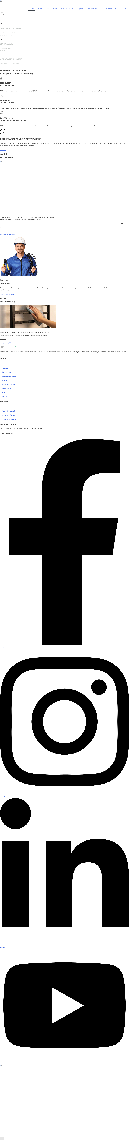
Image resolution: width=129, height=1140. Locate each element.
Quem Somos (107, 9)
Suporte (80, 9)
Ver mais (124, 223)
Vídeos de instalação (9, 411)
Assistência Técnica (92, 9)
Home (32, 9)
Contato (124, 9)
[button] (64, 227)
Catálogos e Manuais (67, 9)
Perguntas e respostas (9, 419)
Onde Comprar (52, 9)
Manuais (4, 407)
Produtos (40, 9)
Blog (116, 9)
